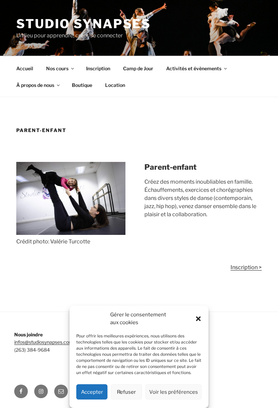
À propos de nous (35, 85)
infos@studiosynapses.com (43, 342)
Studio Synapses (83, 23)
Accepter (92, 392)
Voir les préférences (173, 392)
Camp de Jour (138, 68)
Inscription (98, 68)
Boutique (82, 85)
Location (115, 85)
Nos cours (57, 68)
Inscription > (246, 267)
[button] (198, 318)
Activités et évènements (193, 68)
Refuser (126, 392)
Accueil (24, 68)
